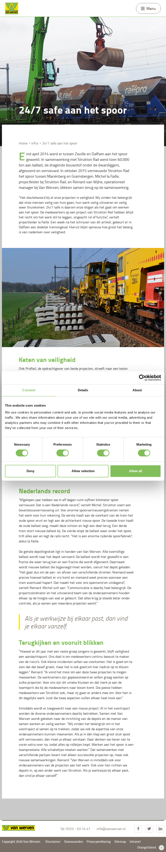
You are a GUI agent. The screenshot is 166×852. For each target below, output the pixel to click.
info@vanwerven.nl (111, 828)
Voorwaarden (73, 841)
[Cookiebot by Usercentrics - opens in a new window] (142, 377)
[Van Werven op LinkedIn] (160, 829)
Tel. (75, 828)
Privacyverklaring (99, 841)
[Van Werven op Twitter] (149, 829)
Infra (34, 143)
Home (23, 143)
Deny (30, 471)
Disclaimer (53, 841)
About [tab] (137, 390)
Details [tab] (83, 390)
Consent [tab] (28, 390)
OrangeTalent (147, 847)
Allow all (135, 471)
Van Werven (11, 8)
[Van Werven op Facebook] (138, 829)
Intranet (135, 841)
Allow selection (83, 471)
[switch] (62, 452)
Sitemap (120, 841)
